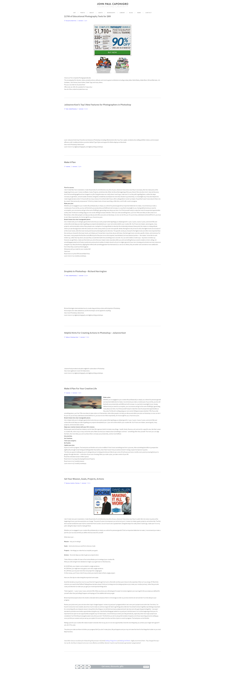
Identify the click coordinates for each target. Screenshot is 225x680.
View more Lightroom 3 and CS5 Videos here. (77, 371)
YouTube (89, 667)
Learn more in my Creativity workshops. (75, 463)
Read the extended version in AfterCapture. (76, 456)
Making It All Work (125, 640)
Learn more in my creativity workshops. (75, 256)
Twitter (81, 667)
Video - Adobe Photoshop (71, 109)
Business (68, 483)
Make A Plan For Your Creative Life (80, 388)
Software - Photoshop (70, 337)
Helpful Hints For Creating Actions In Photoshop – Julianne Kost (95, 332)
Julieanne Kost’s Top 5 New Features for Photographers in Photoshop (97, 104)
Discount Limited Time (71, 20)
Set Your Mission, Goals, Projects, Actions (84, 478)
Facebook (77, 667)
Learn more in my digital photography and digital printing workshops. (83, 147)
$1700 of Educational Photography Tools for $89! (87, 16)
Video (77, 337)
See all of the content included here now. (76, 89)
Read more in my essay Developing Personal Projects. (79, 459)
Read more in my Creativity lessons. (74, 461)
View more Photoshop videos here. (74, 313)
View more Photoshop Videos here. (74, 144)
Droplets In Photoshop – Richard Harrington (85, 271)
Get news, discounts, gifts (112, 667)
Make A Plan (70, 162)
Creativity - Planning (74, 483)
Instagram (85, 667)
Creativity (68, 166)
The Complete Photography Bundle (80, 78)
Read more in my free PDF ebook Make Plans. (77, 253)
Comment (80, 20)
